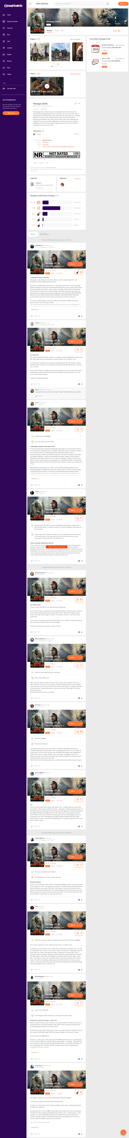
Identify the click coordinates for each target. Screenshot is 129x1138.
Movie (47, 273)
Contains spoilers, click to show (56, 547)
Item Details (42, 3)
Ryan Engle (46, 144)
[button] (52, 66)
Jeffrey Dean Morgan (57, 146)
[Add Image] (39, 39)
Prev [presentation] (55, 64)
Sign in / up (11, 113)
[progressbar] (45, 202)
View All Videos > (75, 74)
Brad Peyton (46, 142)
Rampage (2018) (52, 263)
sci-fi (47, 163)
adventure (41, 163)
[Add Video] (38, 74)
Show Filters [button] (44, 234)
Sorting (32, 234)
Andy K (38, 183)
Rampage (38, 134)
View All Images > (75, 39)
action (35, 163)
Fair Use (35, 171)
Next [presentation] (58, 64)
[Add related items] (43, 131)
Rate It (73, 264)
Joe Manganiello (70, 146)
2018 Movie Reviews (108, 45)
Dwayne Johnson (47, 146)
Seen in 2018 (106, 58)
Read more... (35, 309)
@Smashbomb (54, 607)
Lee (36, 390)
